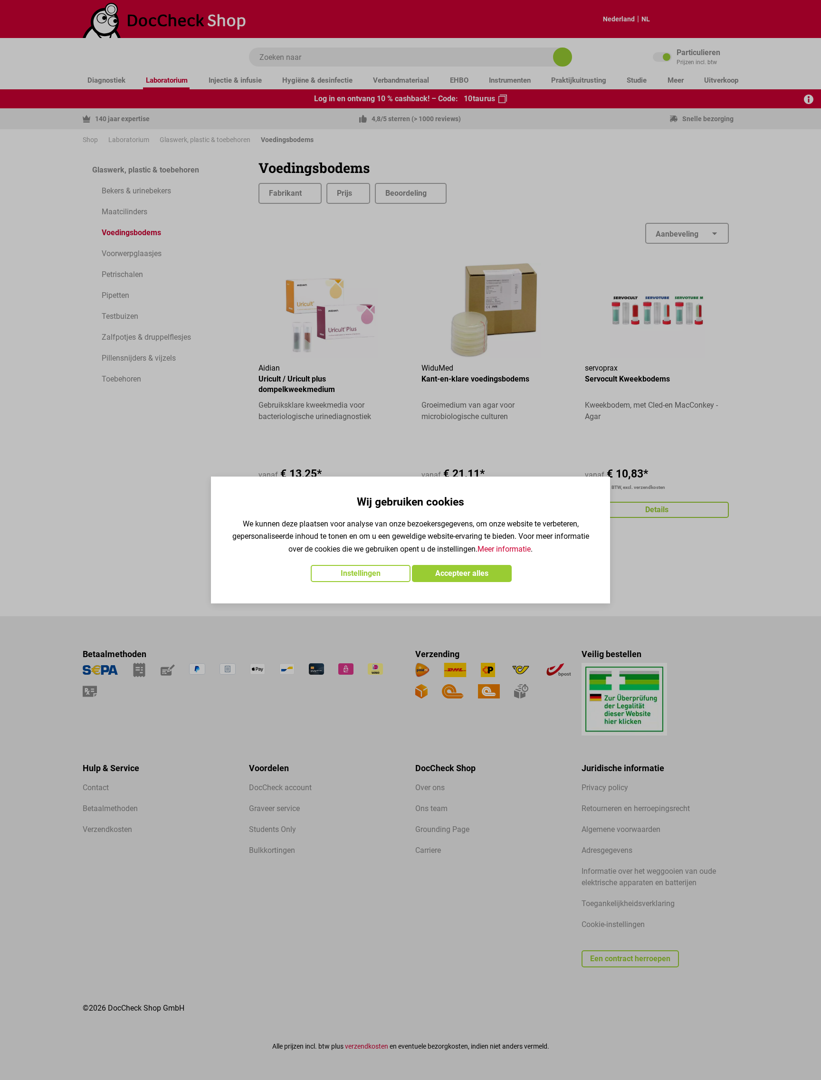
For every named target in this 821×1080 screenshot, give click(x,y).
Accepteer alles (461, 573)
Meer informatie (504, 549)
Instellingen (361, 573)
